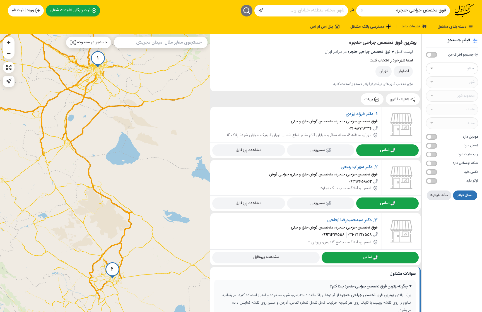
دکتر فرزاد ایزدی (359, 114)
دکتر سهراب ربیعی (357, 167)
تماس (384, 150)
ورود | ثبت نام (23, 10)
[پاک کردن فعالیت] (362, 10)
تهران (383, 71)
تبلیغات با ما (411, 26)
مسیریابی (317, 150)
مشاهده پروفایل (248, 150)
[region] (105, 173)
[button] (98, 59)
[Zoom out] (9, 53)
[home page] (464, 10)
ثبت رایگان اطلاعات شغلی (70, 10)
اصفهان (403, 71)
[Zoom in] (9, 42)
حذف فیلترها (439, 195)
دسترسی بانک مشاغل (367, 26)
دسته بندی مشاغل (452, 26)
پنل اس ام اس (322, 26)
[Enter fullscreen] (9, 67)
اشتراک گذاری (400, 99)
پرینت (369, 99)
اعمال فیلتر (465, 195)
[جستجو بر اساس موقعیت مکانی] (260, 10)
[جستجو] (246, 10)
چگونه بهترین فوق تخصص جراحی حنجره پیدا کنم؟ (369, 287)
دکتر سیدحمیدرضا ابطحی (349, 220)
